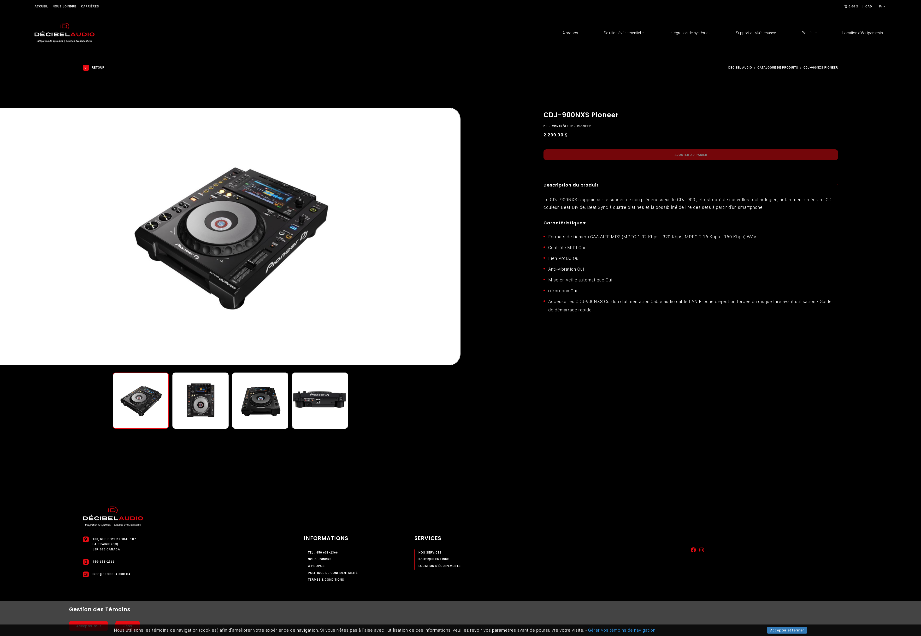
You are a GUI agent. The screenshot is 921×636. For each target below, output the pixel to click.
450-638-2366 (104, 561)
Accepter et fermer (787, 630)
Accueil (41, 6)
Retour (98, 67)
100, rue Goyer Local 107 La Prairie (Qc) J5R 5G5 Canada (114, 544)
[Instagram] (701, 551)
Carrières (90, 6)
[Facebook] (693, 551)
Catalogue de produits (777, 67)
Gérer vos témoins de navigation (621, 630)
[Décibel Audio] (64, 33)
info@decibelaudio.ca (112, 574)
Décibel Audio (740, 67)
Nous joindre (64, 6)
